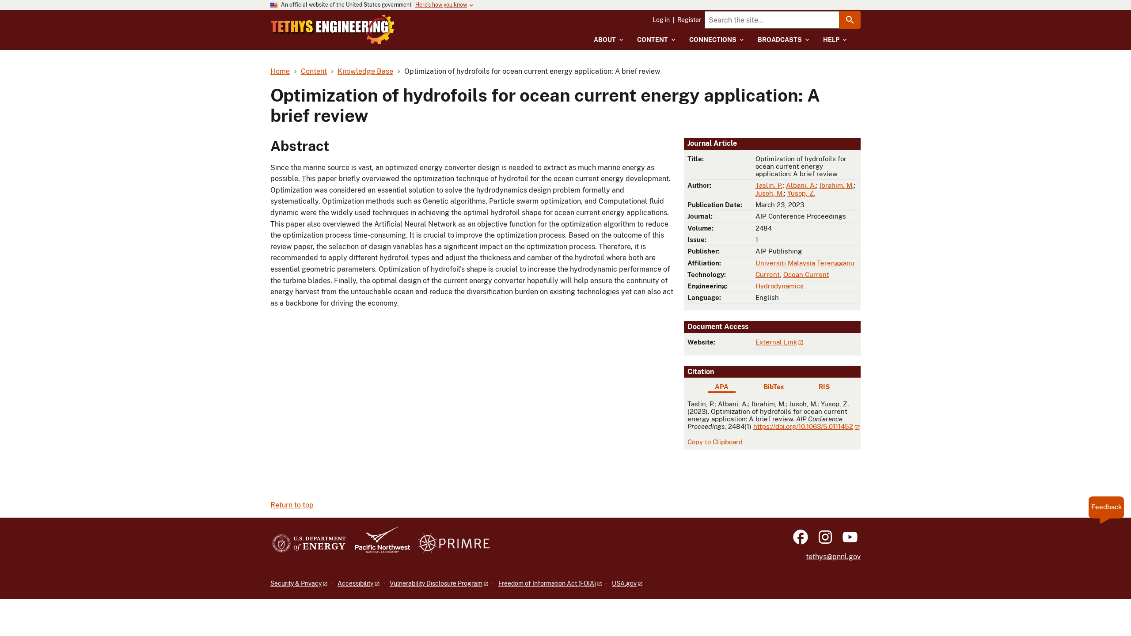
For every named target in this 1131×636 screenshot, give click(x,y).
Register (689, 20)
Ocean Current (806, 274)
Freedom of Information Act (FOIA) (547, 583)
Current (767, 274)
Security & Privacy (296, 583)
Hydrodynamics (779, 286)
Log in (661, 20)
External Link (776, 342)
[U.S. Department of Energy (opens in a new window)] (309, 544)
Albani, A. (801, 185)
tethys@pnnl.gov (833, 557)
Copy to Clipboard (715, 442)
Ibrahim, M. (837, 185)
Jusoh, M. (769, 193)
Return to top (292, 505)
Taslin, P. (768, 185)
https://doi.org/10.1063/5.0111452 (803, 426)
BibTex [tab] (773, 386)
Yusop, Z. (801, 193)
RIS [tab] (824, 386)
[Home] (332, 29)
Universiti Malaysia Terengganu (804, 263)
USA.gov (624, 583)
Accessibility (355, 583)
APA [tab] (722, 386)
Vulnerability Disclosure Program (436, 583)
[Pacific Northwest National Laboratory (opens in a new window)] (379, 544)
